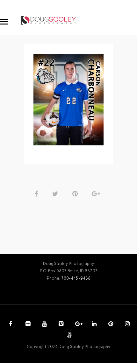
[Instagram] (126, 324)
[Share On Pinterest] (76, 194)
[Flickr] (27, 324)
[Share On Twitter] (56, 194)
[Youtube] (43, 324)
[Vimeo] (60, 324)
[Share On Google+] (97, 194)
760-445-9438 (75, 278)
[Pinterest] (110, 324)
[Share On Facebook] (37, 194)
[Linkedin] (93, 324)
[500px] (68, 335)
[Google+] (77, 324)
